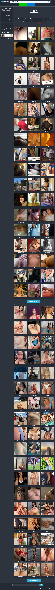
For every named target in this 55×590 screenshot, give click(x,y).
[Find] (48, 1)
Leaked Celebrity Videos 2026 (34, 23)
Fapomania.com (12, 588)
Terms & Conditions (26, 588)
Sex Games (23, 4)
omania (5, 1)
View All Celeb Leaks (33, 301)
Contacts (45, 588)
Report (17, 588)
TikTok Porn (31, 4)
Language (50, 588)
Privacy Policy (33, 588)
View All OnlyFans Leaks (33, 580)
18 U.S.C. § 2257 (40, 588)
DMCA (20, 588)
